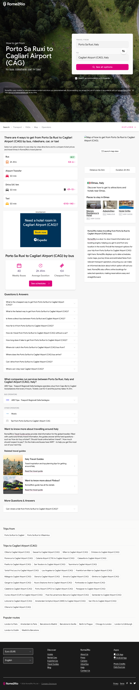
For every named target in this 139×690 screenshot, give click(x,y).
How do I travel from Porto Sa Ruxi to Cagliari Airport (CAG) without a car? (37, 333)
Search (6, 127)
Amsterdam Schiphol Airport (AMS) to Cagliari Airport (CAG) (60, 601)
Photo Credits (119, 664)
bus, (12, 69)
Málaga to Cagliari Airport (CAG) (17, 576)
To (77, 53)
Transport (17, 127)
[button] (102, 67)
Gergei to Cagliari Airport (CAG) (17, 582)
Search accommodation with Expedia (94, 78)
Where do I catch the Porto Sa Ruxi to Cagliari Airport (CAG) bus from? (35, 347)
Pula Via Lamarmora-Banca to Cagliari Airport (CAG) (67, 595)
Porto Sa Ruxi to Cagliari (14, 535)
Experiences (52, 661)
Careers (83, 661)
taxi (38, 69)
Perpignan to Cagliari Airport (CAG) (90, 589)
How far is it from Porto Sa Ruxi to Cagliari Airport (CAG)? (30, 326)
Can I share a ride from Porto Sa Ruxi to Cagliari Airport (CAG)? (32, 509)
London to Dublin (11, 630)
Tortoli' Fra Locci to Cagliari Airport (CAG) (21, 570)
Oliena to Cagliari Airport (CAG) (17, 607)
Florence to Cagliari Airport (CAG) (18, 558)
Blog (49, 667)
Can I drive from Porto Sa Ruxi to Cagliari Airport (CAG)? (29, 361)
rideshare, (21, 69)
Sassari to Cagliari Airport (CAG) (46, 552)
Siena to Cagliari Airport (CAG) (47, 576)
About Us (84, 654)
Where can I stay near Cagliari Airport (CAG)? (25, 369)
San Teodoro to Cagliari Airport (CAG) (49, 564)
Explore (128, 127)
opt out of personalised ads (18, 92)
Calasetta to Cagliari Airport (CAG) (92, 558)
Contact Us (85, 670)
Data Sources (119, 667)
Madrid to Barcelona (30, 630)
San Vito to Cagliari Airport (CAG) (102, 601)
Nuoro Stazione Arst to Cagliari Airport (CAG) (53, 582)
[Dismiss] (133, 90)
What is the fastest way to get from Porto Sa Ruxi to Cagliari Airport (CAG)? (37, 311)
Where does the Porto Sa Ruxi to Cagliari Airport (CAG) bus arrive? (33, 354)
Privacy (115, 683)
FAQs (28, 127)
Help (82, 667)
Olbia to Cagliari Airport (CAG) (17, 552)
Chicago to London (104, 624)
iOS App (119, 654)
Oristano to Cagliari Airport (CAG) (105, 552)
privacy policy (123, 90)
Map (36, 127)
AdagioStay (109, 211)
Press (82, 657)
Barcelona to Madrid (48, 624)
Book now (40, 232)
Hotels (50, 654)
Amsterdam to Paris (28, 624)
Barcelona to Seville (68, 624)
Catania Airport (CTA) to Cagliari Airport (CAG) (55, 558)
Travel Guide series (22, 434)
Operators (46, 127)
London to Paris (11, 624)
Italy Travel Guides (34, 459)
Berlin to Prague (86, 624)
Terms (122, 683)
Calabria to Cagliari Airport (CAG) (18, 589)
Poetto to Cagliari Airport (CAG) (17, 564)
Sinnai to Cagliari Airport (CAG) (76, 576)
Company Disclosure (49, 684)
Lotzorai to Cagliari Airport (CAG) (18, 601)
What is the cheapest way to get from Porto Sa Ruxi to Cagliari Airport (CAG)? (35, 303)
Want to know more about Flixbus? (42, 480)
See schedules (38, 283)
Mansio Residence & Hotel (92, 213)
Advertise (84, 664)
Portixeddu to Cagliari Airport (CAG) (90, 582)
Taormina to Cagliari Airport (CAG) (82, 564)
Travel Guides (53, 664)
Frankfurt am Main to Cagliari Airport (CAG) (94, 570)
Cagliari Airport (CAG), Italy (93, 57)
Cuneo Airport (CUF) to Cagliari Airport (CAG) (23, 595)
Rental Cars (52, 657)
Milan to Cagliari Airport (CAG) (75, 552)
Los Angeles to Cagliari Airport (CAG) (57, 570)
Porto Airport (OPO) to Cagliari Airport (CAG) (54, 589)
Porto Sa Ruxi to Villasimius (38, 535)
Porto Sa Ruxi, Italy (88, 44)
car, (30, 69)
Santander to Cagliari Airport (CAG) (106, 595)
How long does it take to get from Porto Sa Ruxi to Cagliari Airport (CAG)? (36, 340)
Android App (121, 658)
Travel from (82, 40)
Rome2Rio (92, 239)
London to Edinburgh (123, 624)
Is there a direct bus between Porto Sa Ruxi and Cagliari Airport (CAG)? (35, 318)
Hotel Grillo (124, 211)
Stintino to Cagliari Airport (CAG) (105, 576)
